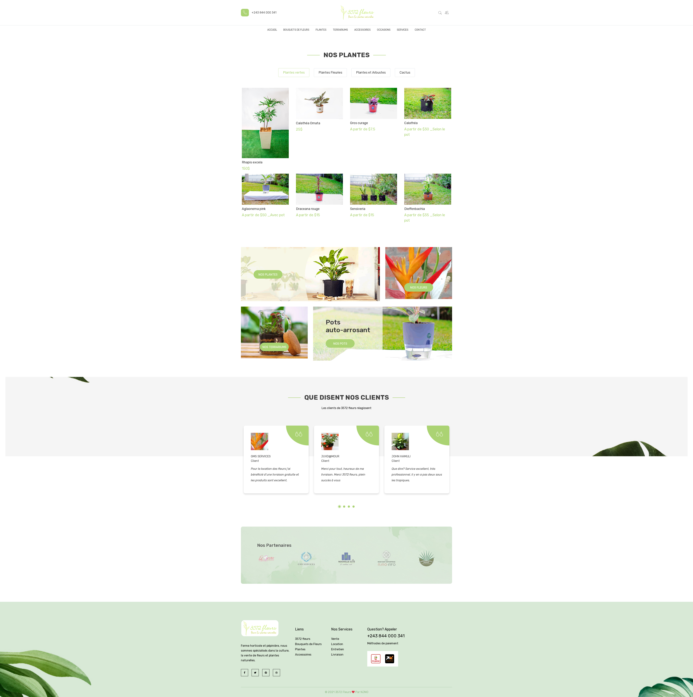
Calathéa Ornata (308, 123)
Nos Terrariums (274, 347)
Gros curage (359, 123)
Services (402, 29)
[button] (339, 506)
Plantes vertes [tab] (294, 72)
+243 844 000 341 (386, 635)
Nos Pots (340, 343)
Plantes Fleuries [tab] (330, 72)
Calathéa (411, 123)
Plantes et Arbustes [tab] (371, 72)
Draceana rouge (308, 209)
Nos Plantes (268, 274)
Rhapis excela (252, 162)
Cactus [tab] (405, 72)
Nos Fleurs (418, 287)
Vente (335, 639)
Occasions (384, 29)
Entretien (337, 649)
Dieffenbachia (414, 209)
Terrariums (340, 29)
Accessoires (362, 29)
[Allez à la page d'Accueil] (357, 12)
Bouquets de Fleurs (296, 29)
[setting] (447, 12)
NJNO (364, 692)
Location (337, 644)
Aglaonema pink (254, 209)
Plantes (321, 29)
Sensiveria (357, 209)
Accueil (272, 29)
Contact (420, 29)
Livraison (337, 654)
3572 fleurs (302, 639)
